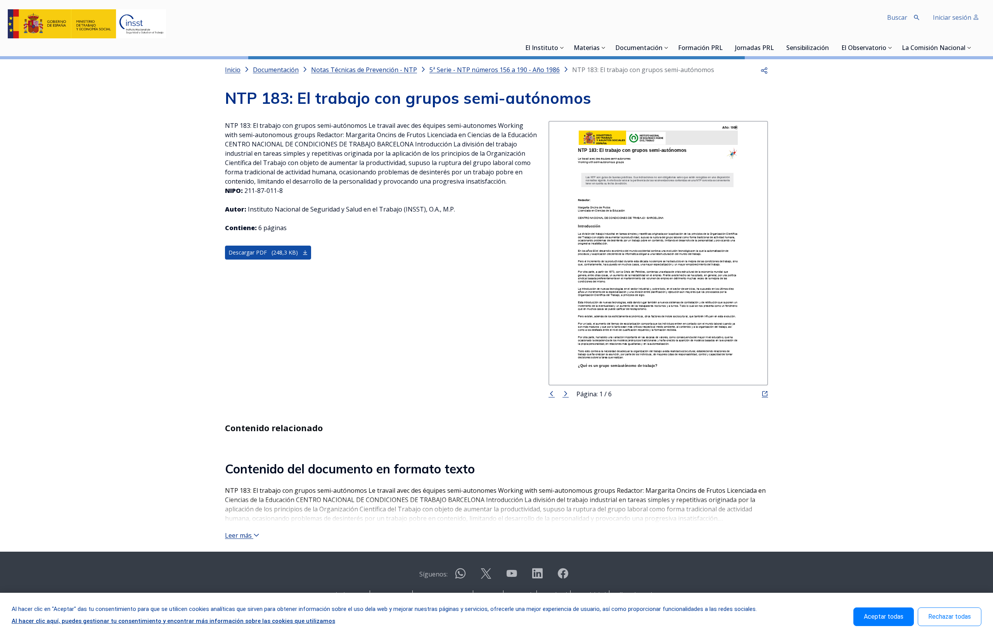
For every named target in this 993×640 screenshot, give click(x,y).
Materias (587, 48)
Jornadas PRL (754, 48)
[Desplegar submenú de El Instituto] (562, 47)
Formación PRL (700, 48)
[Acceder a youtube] (511, 576)
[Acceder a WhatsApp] (460, 576)
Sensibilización (807, 48)
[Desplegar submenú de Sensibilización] (831, 47)
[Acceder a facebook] (563, 576)
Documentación (639, 48)
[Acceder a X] (486, 576)
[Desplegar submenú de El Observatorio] (890, 47)
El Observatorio (863, 48)
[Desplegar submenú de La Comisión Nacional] (969, 47)
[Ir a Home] (87, 23)
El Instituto (541, 48)
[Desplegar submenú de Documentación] (666, 47)
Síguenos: (433, 574)
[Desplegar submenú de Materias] (603, 47)
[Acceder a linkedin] (537, 576)
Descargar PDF (263, 252)
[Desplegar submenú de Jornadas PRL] (776, 47)
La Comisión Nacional (933, 48)
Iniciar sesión (953, 17)
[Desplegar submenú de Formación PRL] (725, 47)
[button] (764, 69)
